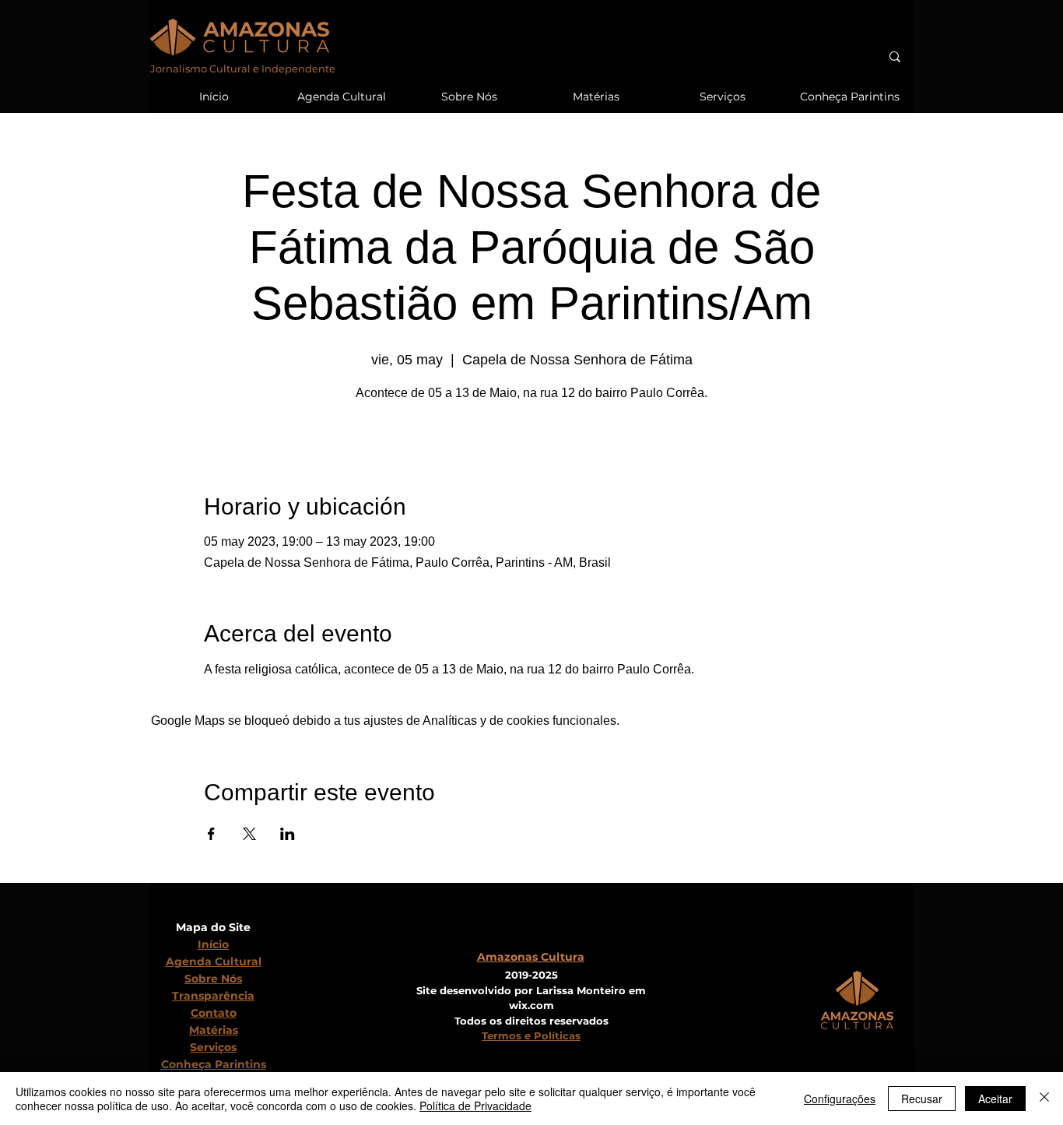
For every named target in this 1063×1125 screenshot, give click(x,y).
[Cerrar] (1044, 1099)
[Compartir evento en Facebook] (211, 834)
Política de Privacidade (475, 1105)
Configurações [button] (839, 1098)
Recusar (921, 1098)
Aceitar (995, 1098)
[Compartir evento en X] (249, 834)
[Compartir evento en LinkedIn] (287, 834)
